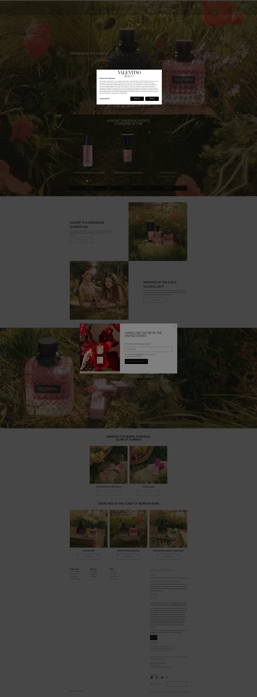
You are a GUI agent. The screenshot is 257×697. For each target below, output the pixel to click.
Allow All (152, 98)
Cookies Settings (105, 98)
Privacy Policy (123, 93)
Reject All (137, 98)
